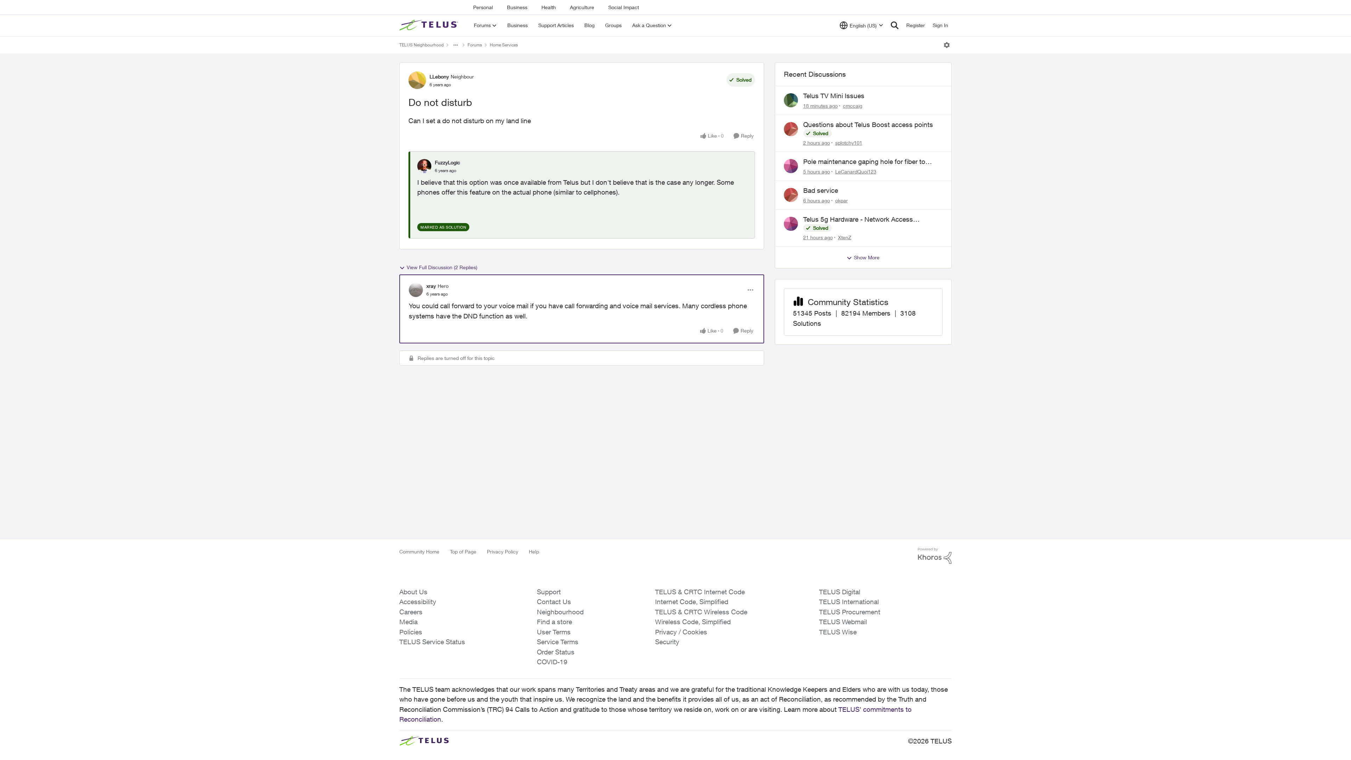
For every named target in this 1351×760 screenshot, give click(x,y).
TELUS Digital (839, 592)
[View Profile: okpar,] (791, 195)
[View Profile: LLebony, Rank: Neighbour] (417, 80)
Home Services (504, 45)
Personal (483, 7)
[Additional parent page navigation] (455, 45)
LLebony (439, 77)
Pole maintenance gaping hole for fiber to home (864, 162)
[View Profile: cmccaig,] (791, 100)
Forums (475, 45)
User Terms (554, 632)
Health (548, 7)
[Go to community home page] (429, 25)
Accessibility (417, 602)
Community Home (419, 552)
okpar (841, 200)
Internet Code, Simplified (691, 602)
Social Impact (623, 7)
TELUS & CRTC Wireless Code (701, 612)
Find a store (554, 622)
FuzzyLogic (447, 162)
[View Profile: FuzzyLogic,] (424, 166)
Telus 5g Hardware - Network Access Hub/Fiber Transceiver (858, 219)
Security (667, 642)
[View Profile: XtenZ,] (791, 224)
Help (534, 552)
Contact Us (554, 602)
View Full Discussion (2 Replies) (442, 267)
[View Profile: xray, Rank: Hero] (416, 290)
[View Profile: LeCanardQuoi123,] (791, 166)
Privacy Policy (502, 552)
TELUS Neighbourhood (421, 45)
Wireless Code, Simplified (693, 622)
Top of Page (463, 552)
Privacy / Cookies (681, 632)
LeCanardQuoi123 (855, 172)
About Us (413, 592)
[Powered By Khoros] (935, 556)
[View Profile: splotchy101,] (791, 129)
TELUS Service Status (432, 642)
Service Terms (557, 642)
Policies (410, 632)
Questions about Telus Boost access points (868, 124)
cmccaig (852, 106)
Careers (411, 612)
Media (408, 622)
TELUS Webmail (843, 622)
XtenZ (844, 237)
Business (517, 7)
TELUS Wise (838, 632)
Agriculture (582, 7)
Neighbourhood (560, 612)
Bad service (820, 190)
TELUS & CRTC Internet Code (700, 592)
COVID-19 (552, 662)
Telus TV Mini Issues (833, 96)
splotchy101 (848, 143)
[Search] (894, 25)
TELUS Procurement (849, 612)
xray (431, 286)
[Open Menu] (947, 45)
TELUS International (849, 602)
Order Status (556, 652)
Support (549, 592)
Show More (867, 257)
